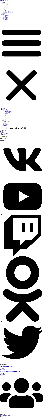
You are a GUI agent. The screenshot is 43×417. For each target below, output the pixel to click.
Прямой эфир (4, 13)
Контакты (6, 19)
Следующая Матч (3, 134)
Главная (3, 2)
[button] (21, 64)
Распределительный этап (8, 12)
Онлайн (1, 131)
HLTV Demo (6, 10)
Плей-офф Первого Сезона (6, 366)
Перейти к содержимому (4, 0)
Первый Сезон (4, 3)
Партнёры (6, 17)
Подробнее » (2, 369)
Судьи (5, 8)
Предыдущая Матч (4, 133)
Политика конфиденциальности (5, 415)
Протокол (6, 113)
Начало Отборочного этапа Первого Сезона (10, 371)
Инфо (3, 14)
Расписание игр (9, 112)
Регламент (6, 9)
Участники (6, 7)
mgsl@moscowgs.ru (3, 412)
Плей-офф (6, 4)
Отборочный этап (7, 11)
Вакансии (6, 18)
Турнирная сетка (9, 5)
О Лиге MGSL (6, 15)
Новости (5, 16)
